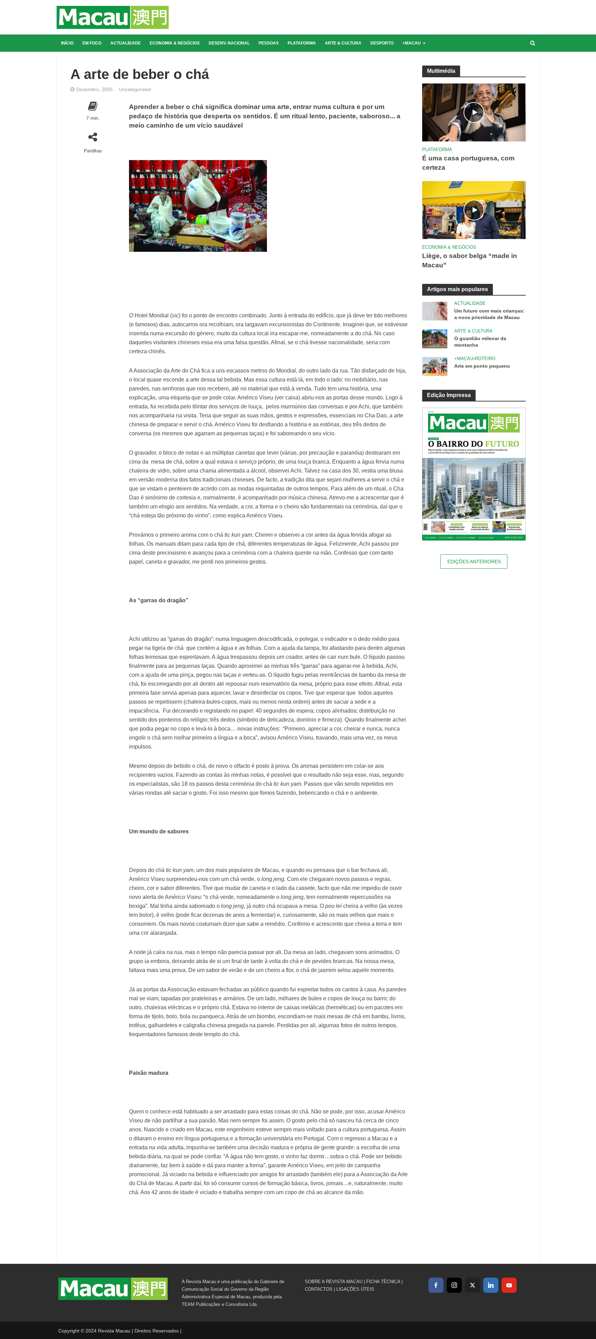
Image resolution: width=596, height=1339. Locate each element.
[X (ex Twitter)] (472, 1285)
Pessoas (269, 43)
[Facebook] (436, 1285)
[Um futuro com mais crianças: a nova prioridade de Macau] (434, 311)
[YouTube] (509, 1285)
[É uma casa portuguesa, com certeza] (474, 112)
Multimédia (441, 71)
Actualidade (125, 43)
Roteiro (485, 358)
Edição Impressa (449, 395)
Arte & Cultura (343, 43)
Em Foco (91, 43)
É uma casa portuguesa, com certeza (468, 163)
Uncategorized (135, 89)
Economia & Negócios (175, 43)
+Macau (412, 43)
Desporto (382, 43)
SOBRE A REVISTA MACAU (333, 1281)
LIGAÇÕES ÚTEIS (355, 1289)
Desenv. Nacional (229, 43)
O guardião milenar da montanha (480, 342)
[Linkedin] (490, 1285)
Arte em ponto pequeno (482, 366)
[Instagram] (454, 1285)
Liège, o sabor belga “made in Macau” (469, 260)
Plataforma (302, 43)
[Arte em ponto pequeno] (434, 366)
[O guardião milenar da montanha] (434, 338)
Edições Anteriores (474, 561)
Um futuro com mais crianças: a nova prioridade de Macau (489, 314)
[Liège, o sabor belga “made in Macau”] (474, 209)
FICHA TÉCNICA (383, 1281)
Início (67, 43)
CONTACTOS (318, 1289)
